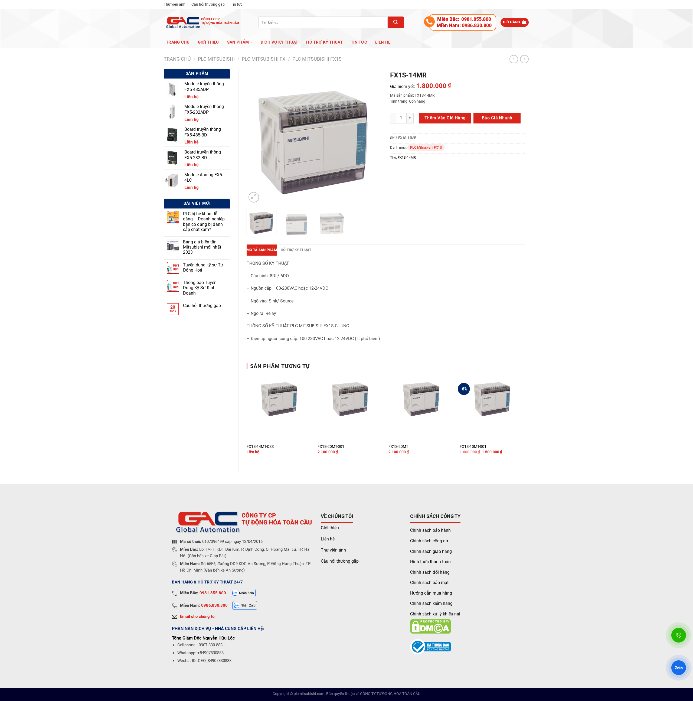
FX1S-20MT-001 (331, 446)
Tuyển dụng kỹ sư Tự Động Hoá (203, 267)
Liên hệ (382, 42)
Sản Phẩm (238, 42)
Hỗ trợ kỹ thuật (324, 42)
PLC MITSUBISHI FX (263, 59)
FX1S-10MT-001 (473, 446)
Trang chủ (178, 42)
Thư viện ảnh (174, 4)
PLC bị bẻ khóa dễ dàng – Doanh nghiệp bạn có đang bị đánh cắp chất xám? (204, 221)
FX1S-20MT (398, 446)
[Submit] (396, 22)
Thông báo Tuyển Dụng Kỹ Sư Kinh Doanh (200, 287)
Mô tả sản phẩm (262, 250)
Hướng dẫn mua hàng (431, 593)
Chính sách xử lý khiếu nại (435, 614)
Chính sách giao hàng (431, 551)
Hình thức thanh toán (430, 561)
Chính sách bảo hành (430, 530)
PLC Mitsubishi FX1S (317, 59)
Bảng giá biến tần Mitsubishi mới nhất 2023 (202, 247)
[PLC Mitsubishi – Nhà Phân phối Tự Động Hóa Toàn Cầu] (201, 22)
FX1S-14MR (407, 157)
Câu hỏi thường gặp (208, 4)
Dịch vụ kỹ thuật (279, 42)
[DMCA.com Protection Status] (430, 625)
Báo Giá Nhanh (497, 117)
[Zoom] (254, 197)
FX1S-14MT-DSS (260, 446)
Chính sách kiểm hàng (431, 603)
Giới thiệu (330, 527)
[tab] (262, 249)
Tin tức (237, 4)
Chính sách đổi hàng (430, 572)
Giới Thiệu (208, 42)
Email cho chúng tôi (197, 616)
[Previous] (256, 136)
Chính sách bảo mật (429, 582)
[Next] (372, 136)
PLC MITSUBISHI (216, 59)
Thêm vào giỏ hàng (445, 117)
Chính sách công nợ (429, 540)
